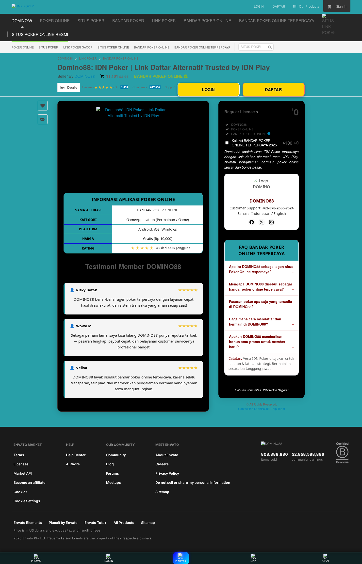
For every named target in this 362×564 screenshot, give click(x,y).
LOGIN (108, 560)
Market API (23, 473)
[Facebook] (251, 222)
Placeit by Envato (63, 522)
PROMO (36, 560)
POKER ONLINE (23, 47)
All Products (124, 522)
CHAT (325, 560)
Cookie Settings (27, 501)
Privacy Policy (167, 473)
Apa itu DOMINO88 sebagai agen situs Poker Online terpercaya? (261, 269)
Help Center (76, 455)
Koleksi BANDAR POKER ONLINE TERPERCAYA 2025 (265, 142)
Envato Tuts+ (95, 522)
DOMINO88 (65, 58)
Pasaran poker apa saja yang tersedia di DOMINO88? (260, 304)
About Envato (166, 455)
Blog (110, 464)
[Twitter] (261, 222)
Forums (112, 473)
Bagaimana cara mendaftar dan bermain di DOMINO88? (255, 321)
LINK (253, 560)
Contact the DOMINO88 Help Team (261, 409)
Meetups (113, 482)
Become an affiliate (29, 482)
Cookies (20, 492)
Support (170, 87)
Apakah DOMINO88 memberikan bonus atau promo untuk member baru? (257, 341)
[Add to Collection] (43, 119)
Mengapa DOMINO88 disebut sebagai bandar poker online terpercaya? (260, 287)
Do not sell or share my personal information (192, 482)
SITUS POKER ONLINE (113, 47)
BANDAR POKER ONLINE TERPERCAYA (202, 47)
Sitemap (162, 492)
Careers (162, 464)
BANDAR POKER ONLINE (151, 47)
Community (116, 455)
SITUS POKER (48, 47)
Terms (19, 455)
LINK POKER (88, 58)
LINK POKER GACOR (78, 47)
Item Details (68, 87)
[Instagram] (271, 222)
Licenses (21, 464)
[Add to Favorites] (43, 105)
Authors (73, 464)
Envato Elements (28, 522)
